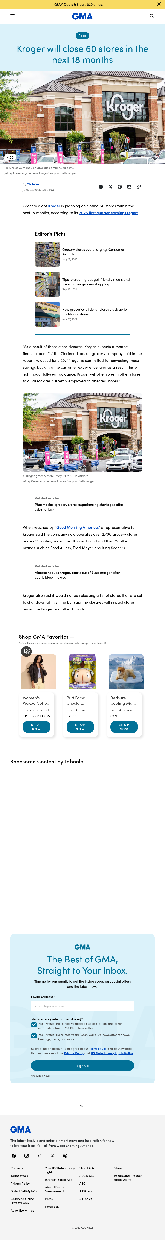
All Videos (85, 1191)
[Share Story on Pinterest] (119, 186)
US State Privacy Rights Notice (112, 1053)
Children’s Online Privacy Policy (22, 1201)
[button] (12, 16)
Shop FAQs (86, 1168)
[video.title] (82, 117)
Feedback (52, 1206)
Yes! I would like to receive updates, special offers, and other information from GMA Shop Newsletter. (80, 1026)
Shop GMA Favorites (44, 636)
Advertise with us (22, 1210)
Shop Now (36, 726)
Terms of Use (98, 1048)
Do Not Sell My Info (24, 1191)
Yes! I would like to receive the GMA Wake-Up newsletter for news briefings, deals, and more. (84, 1037)
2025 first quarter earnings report (108, 212)
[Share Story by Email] (129, 186)
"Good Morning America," (77, 527)
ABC (82, 1183)
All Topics (85, 1199)
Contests (17, 1168)
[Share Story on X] (110, 186)
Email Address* (43, 996)
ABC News (86, 1175)
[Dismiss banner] (159, 4)
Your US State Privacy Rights (60, 1170)
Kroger (54, 205)
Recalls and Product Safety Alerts (127, 1177)
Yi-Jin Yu (33, 184)
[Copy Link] (138, 186)
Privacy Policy (74, 1053)
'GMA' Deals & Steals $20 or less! (78, 4)
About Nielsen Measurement (54, 1189)
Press (49, 1199)
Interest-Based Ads (58, 1179)
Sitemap (119, 1168)
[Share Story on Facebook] (101, 186)
